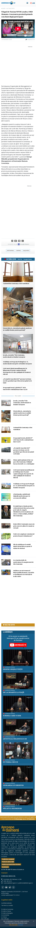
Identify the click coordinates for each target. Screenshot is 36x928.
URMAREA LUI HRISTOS (13, 785)
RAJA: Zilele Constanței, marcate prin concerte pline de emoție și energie (24, 526)
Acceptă (21, 925)
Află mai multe (13, 925)
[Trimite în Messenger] (19, 241)
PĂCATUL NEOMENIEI (12, 808)
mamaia (18, 250)
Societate (5, 867)
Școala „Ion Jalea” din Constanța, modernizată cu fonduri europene (22, 402)
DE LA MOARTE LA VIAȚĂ (13, 692)
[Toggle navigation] (27, 2)
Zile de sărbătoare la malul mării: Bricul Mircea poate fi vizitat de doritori (22, 546)
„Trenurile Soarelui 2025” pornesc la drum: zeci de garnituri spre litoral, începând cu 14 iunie (17, 381)
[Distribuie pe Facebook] (12, 241)
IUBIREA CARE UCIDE (12, 716)
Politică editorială (8, 862)
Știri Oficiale (5, 919)
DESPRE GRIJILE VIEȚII (13, 669)
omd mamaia (10, 250)
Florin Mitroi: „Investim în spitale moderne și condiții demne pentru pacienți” (22, 413)
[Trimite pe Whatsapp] (23, 241)
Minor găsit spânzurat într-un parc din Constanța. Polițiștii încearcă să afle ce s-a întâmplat (23, 462)
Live (33, 3)
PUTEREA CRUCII (10, 762)
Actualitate (11, 8)
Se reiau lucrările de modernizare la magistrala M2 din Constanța (23, 562)
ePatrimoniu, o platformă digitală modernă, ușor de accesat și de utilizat (21, 496)
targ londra (26, 250)
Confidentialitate (6, 903)
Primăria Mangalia (7, 913)
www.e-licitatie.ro (18, 869)
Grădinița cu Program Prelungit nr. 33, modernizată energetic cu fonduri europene (23, 485)
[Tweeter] (15, 241)
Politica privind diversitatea (11, 864)
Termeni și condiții (7, 905)
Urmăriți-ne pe (18, 244)
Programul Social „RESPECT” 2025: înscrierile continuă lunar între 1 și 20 (23, 440)
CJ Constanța (5, 915)
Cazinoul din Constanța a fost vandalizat (16, 283)
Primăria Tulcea (6, 911)
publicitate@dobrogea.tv (25, 883)
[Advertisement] (18, 65)
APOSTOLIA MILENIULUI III (15, 739)
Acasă (3, 8)
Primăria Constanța (7, 909)
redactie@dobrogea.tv (10, 883)
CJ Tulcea (4, 917)
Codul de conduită (8, 859)
